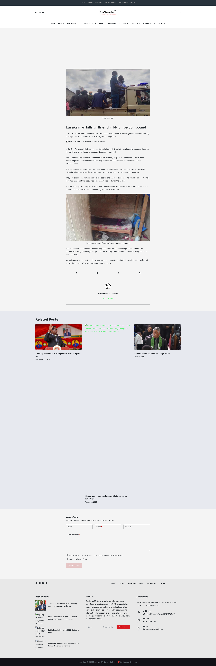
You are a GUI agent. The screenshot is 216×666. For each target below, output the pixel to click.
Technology (148, 23)
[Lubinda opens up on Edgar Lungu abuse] (157, 337)
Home (83, 3)
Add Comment (74, 534)
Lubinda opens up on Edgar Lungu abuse (152, 353)
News (60, 23)
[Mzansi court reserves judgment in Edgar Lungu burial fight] (108, 408)
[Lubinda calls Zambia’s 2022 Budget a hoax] (40, 631)
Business (87, 23)
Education (99, 23)
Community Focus (113, 23)
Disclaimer (123, 3)
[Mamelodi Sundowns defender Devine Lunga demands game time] (40, 645)
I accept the (78, 559)
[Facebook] (36, 12)
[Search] (180, 12)
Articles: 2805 (108, 298)
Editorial (134, 23)
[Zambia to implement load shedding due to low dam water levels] (40, 605)
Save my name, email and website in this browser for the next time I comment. (96, 555)
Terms (132, 3)
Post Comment (74, 565)
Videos (160, 23)
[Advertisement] (108, 45)
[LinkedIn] (139, 273)
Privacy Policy (110, 3)
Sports (125, 23)
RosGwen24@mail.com (153, 629)
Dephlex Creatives (130, 662)
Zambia (102, 141)
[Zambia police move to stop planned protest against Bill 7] (58, 337)
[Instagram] (43, 12)
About (90, 3)
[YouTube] (46, 12)
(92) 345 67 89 (149, 621)
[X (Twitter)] (39, 12)
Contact (98, 3)
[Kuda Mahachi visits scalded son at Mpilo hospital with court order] (40, 618)
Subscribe (123, 627)
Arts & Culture (73, 23)
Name (70, 527)
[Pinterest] (118, 273)
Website (128, 527)
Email (99, 527)
